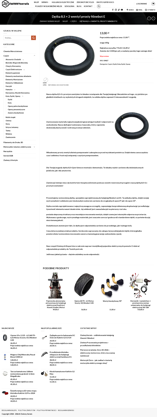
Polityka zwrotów (26, 410)
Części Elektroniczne (14, 69)
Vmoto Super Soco (105, 2)
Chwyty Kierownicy (13, 66)
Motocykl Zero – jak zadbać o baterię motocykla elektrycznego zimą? (96, 361)
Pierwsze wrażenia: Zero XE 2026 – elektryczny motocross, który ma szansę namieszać (97, 353)
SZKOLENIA (69, 6)
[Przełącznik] (34, 55)
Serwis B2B (8, 156)
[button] (141, 3)
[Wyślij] (33, 38)
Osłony (8, 121)
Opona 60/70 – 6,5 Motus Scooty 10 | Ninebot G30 (84, 302)
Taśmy (8, 131)
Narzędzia (7, 151)
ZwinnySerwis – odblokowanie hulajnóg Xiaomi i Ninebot (97, 336)
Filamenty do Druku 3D (13, 142)
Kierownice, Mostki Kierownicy (18, 93)
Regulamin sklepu (9, 410)
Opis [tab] (45, 85)
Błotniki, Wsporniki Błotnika (17, 63)
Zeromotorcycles (85, 2)
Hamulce (9, 90)
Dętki (10, 99)
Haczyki (9, 86)
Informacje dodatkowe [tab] (58, 85)
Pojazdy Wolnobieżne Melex (48, 6)
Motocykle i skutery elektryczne (17, 147)
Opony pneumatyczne (16, 109)
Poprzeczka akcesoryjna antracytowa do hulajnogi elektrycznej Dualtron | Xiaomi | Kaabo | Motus (56, 304)
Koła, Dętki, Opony (13, 96)
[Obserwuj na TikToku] (119, 10)
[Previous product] (153, 18)
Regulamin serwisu (66, 410)
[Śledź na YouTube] (122, 10)
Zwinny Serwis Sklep (50, 21)
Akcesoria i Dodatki (13, 59)
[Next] (153, 293)
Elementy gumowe (13, 73)
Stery (8, 124)
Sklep (36, 2)
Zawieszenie (10, 137)
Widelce (9, 134)
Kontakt (88, 6)
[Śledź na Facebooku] (113, 10)
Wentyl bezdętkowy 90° (112, 301)
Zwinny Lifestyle (10, 160)
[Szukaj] (99, 6)
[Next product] (149, 18)
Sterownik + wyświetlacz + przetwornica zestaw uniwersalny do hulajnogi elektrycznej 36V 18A (140, 304)
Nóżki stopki (10, 117)
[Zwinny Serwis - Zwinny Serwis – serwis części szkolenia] (16, 4)
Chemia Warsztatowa (12, 51)
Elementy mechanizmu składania (18, 76)
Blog (79, 6)
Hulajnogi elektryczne (63, 2)
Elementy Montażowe (14, 80)
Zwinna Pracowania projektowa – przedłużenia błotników (94, 344)
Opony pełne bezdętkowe (18, 106)
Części (73, 21)
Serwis (44, 2)
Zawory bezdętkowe (16, 113)
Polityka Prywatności (46, 410)
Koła (9, 103)
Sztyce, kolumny (12, 127)
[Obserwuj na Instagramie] (116, 10)
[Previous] (43, 293)
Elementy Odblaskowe (14, 83)
